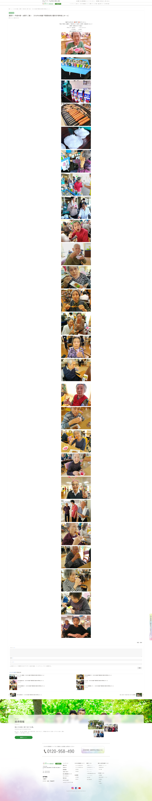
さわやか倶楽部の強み (79, 767)
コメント (12, 647)
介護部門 (44, 779)
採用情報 (97, 1)
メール (12, 662)
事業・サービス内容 (93, 3)
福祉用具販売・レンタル (103, 777)
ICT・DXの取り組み (105, 3)
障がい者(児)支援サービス (103, 763)
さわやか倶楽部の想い (79, 765)
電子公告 (102, 1)
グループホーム (89, 769)
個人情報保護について (84, 1)
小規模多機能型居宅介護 (91, 773)
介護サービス (88, 763)
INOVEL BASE (66, 780)
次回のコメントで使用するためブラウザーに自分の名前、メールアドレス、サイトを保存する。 (31, 666)
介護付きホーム (89, 765)
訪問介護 (88, 777)
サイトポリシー (92, 1)
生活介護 (100, 769)
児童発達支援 (101, 767)
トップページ (72, 3)
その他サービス (101, 773)
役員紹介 (76, 779)
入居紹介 (100, 783)
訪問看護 (100, 775)
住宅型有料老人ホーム (91, 767)
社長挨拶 (76, 771)
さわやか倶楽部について (84, 3)
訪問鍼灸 (100, 779)
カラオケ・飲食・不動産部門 (48, 781)
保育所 (100, 781)
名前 (11, 658)
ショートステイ (89, 775)
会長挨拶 (76, 769)
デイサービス (89, 771)
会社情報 (76, 777)
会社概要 (78, 1)
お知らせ (77, 3)
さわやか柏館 (11, 13)
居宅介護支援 (89, 779)
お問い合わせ (106, 1)
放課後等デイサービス (102, 765)
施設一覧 (99, 3)
